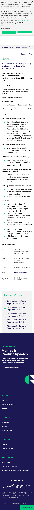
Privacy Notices (23, 20)
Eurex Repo (22, 492)
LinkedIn (4, 444)
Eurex (3, 492)
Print (30, 54)
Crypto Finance (13, 497)
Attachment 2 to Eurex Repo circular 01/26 (16, 308)
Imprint (24, 503)
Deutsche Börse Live (25, 494)
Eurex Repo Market (7, 47)
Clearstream (5, 495)
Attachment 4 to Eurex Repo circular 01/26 (16, 321)
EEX (30, 492)
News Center (6, 462)
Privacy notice (15, 503)
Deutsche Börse (12, 494)
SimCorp (21, 495)
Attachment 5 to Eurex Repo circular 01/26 (16, 327)
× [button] (32, 1)
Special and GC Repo (21, 47)
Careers (4, 408)
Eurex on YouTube (7, 448)
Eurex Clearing (12, 492)
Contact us (5, 422)
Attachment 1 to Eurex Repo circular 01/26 (16, 302)
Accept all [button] (9, 32)
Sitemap (4, 505)
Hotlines (4, 426)
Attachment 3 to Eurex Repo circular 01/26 (16, 314)
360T (3, 494)
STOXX (14, 495)
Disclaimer (5, 503)
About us (5, 400)
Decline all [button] (25, 32)
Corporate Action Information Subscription (16, 470)
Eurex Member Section (9, 466)
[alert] (17, 17)
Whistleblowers (7, 430)
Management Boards (8, 404)
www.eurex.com (20, 272)
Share (23, 54)
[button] (2, 22)
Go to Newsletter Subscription (11, 367)
